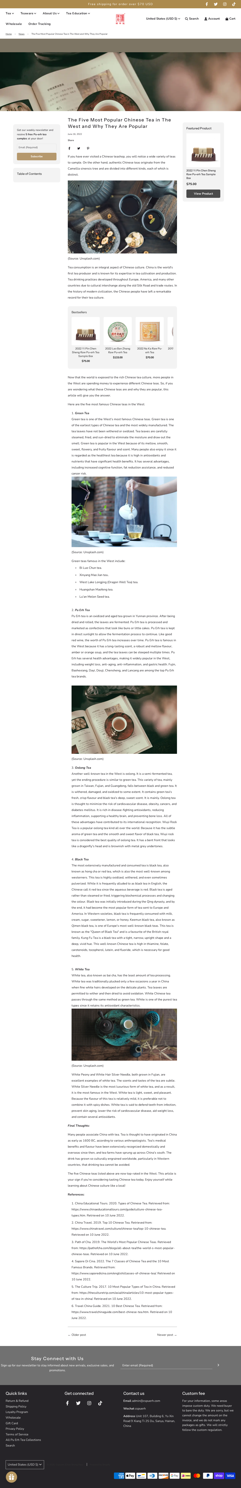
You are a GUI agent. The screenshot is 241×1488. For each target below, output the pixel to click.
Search (10, 1445)
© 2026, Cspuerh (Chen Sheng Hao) (65, 1464)
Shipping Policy (16, 1406)
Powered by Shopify (100, 1464)
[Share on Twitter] (78, 148)
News (21, 33)
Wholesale (14, 24)
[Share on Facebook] (69, 148)
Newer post (165, 1335)
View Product (203, 194)
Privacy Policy (15, 1429)
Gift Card (12, 1423)
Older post (79, 1335)
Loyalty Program (17, 1412)
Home (9, 33)
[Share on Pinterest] (88, 148)
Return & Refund (17, 1401)
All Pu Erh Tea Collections (23, 1440)
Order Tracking (39, 24)
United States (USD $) (161, 19)
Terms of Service (17, 1434)
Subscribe (37, 156)
